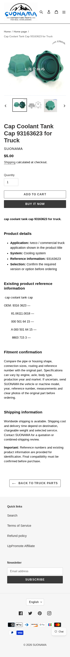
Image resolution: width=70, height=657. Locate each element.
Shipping (9, 162)
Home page (20, 31)
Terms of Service (19, 525)
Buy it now (35, 203)
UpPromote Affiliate (21, 546)
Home (7, 31)
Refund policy (17, 536)
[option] (19, 104)
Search (12, 515)
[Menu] (64, 11)
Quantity (9, 175)
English (34, 602)
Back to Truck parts (38, 483)
